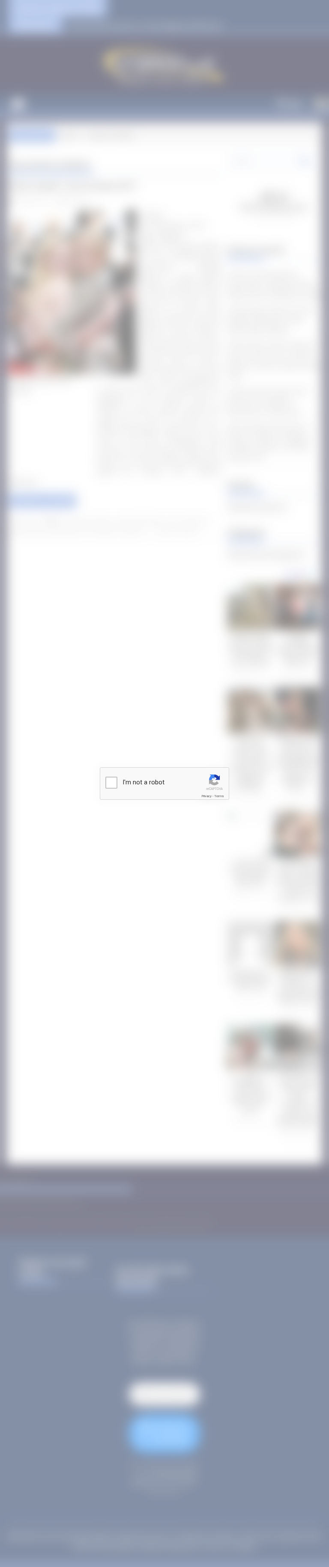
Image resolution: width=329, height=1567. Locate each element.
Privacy (206, 796)
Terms (219, 796)
